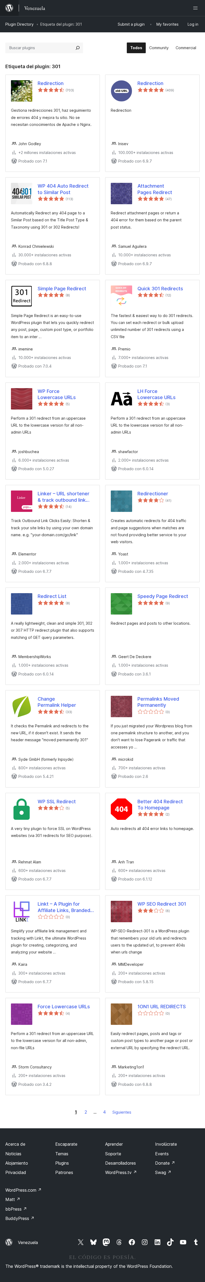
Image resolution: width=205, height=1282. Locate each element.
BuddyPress (19, 1218)
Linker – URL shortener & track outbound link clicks (63, 497)
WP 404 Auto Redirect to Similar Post (63, 189)
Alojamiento (16, 1163)
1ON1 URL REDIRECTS (161, 1006)
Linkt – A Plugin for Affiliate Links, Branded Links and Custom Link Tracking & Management (65, 907)
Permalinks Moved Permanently (158, 702)
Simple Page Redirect (62, 288)
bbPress (16, 1209)
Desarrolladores (120, 1163)
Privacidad (15, 1172)
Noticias (13, 1153)
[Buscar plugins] (77, 48)
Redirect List (52, 596)
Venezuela (28, 1242)
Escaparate (66, 1144)
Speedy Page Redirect (162, 596)
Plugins (62, 1163)
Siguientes (121, 1112)
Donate (165, 1163)
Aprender (114, 1144)
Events (162, 1153)
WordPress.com (23, 1190)
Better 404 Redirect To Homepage (160, 804)
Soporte (113, 1153)
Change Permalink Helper (57, 702)
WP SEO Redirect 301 (161, 904)
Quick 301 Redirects (160, 288)
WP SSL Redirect (57, 801)
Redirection (51, 83)
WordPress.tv (121, 1172)
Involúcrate (166, 1144)
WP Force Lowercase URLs (57, 394)
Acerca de (15, 1144)
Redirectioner (152, 493)
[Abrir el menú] (196, 8)
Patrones (64, 1172)
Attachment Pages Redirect (154, 189)
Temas (61, 1153)
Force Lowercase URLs (64, 1006)
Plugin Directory (19, 24)
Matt (12, 1199)
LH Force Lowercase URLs (156, 394)
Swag (163, 1172)
